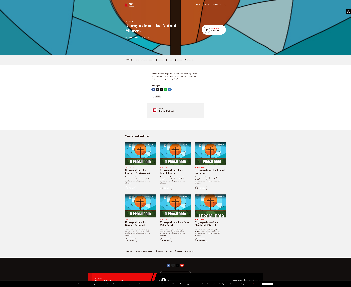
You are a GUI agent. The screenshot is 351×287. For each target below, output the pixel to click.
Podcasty (216, 4)
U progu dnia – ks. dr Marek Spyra (172, 171)
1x (249, 280)
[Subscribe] (253, 280)
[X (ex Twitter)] (173, 265)
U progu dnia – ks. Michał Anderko (210, 171)
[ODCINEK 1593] (210, 206)
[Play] (163, 280)
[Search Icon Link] (225, 4)
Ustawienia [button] (256, 284)
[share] (258, 280)
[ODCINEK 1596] (210, 154)
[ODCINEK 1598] (140, 154)
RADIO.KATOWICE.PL (202, 4)
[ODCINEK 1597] (175, 154)
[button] (348, 11)
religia (158, 97)
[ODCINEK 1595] (140, 206)
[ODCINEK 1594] (175, 206)
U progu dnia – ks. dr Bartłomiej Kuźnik (207, 224)
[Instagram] (177, 265)
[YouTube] (182, 265)
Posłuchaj (132, 188)
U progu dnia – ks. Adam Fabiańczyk (174, 224)
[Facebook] (168, 265)
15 (159, 280)
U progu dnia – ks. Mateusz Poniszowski (137, 171)
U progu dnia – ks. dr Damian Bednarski (137, 224)
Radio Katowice (133, 37)
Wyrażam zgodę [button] (267, 284)
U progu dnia (129, 21)
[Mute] (244, 280)
